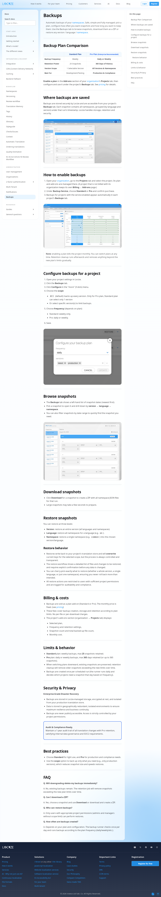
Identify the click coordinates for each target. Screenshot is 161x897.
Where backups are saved (142, 24)
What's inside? (12, 46)
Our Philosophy (73, 874)
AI (108, 4)
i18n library (57, 862)
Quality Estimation (14, 152)
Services (97, 4)
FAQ (132, 83)
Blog (128, 4)
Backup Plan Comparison (141, 19)
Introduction (11, 36)
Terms (101, 862)
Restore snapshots (139, 52)
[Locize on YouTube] (151, 847)
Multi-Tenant (11, 187)
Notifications (11, 192)
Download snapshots (140, 47)
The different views (14, 51)
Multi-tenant (39, 886)
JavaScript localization (43, 866)
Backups (9, 197)
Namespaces (11, 91)
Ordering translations (15, 147)
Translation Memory (14, 106)
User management (14, 172)
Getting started (12, 41)
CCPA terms (104, 874)
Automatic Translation (15, 141)
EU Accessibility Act (42, 878)
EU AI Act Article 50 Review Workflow (17, 158)
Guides (9, 209)
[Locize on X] (140, 847)
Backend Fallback (13, 79)
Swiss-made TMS (74, 882)
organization (93, 81)
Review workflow (13, 101)
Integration (11, 63)
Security (70, 870)
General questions (14, 214)
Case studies (72, 866)
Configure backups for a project (141, 36)
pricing (102, 84)
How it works (36, 4)
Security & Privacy (138, 72)
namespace (82, 32)
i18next (37, 862)
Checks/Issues (12, 131)
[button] (82, 141)
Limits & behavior (138, 67)
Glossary (9, 121)
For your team (54, 4)
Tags (8, 111)
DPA (101, 870)
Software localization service (46, 874)
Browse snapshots (138, 42)
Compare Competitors (76, 878)
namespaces (78, 22)
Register (154, 4)
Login (145, 4)
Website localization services (46, 870)
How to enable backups (141, 30)
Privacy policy (105, 866)
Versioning (10, 96)
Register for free (145, 863)
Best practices (137, 77)
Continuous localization (12, 878)
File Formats (7, 882)
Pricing (69, 4)
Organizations (12, 177)
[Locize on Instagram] (157, 847)
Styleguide (10, 126)
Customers (83, 4)
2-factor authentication (16, 182)
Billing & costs (137, 62)
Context (9, 136)
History (9, 116)
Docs (118, 4)
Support (102, 878)
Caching (9, 74)
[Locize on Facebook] (146, 847)
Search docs (10, 19)
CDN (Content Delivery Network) (19, 69)
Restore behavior (139, 57)
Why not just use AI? (14, 874)
